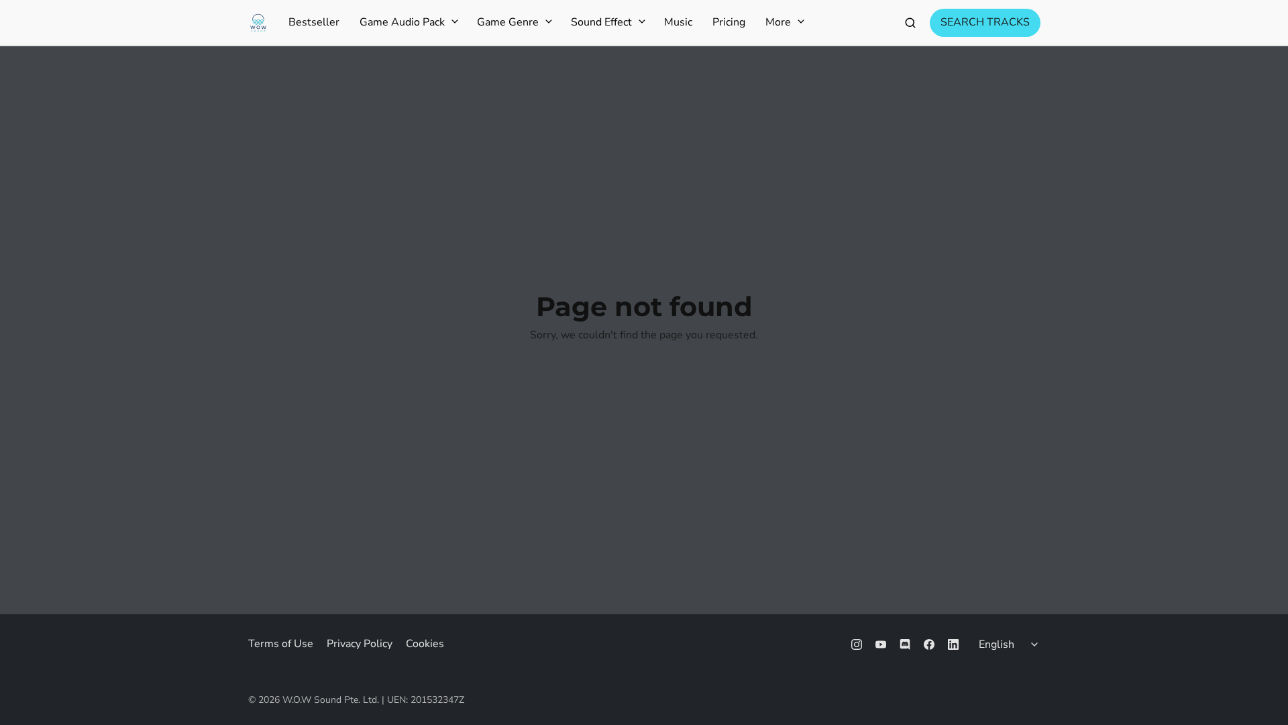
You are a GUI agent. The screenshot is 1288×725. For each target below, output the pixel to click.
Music (678, 23)
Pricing (728, 23)
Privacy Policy (359, 643)
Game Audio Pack (402, 23)
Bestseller (313, 23)
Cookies (425, 643)
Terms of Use (280, 643)
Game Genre (508, 23)
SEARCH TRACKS (985, 22)
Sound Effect (601, 23)
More (778, 23)
